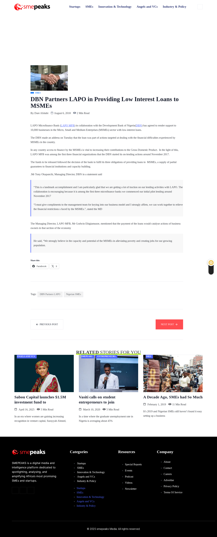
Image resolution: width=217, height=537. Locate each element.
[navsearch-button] (200, 6)
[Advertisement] (108, 40)
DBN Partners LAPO (50, 294)
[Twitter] (15, 490)
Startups (74, 6)
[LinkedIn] (30, 490)
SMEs (89, 6)
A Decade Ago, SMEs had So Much (173, 397)
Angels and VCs (147, 6)
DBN (139, 125)
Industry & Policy (174, 6)
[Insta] (23, 490)
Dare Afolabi (41, 113)
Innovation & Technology (115, 6)
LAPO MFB (67, 125)
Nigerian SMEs (73, 294)
